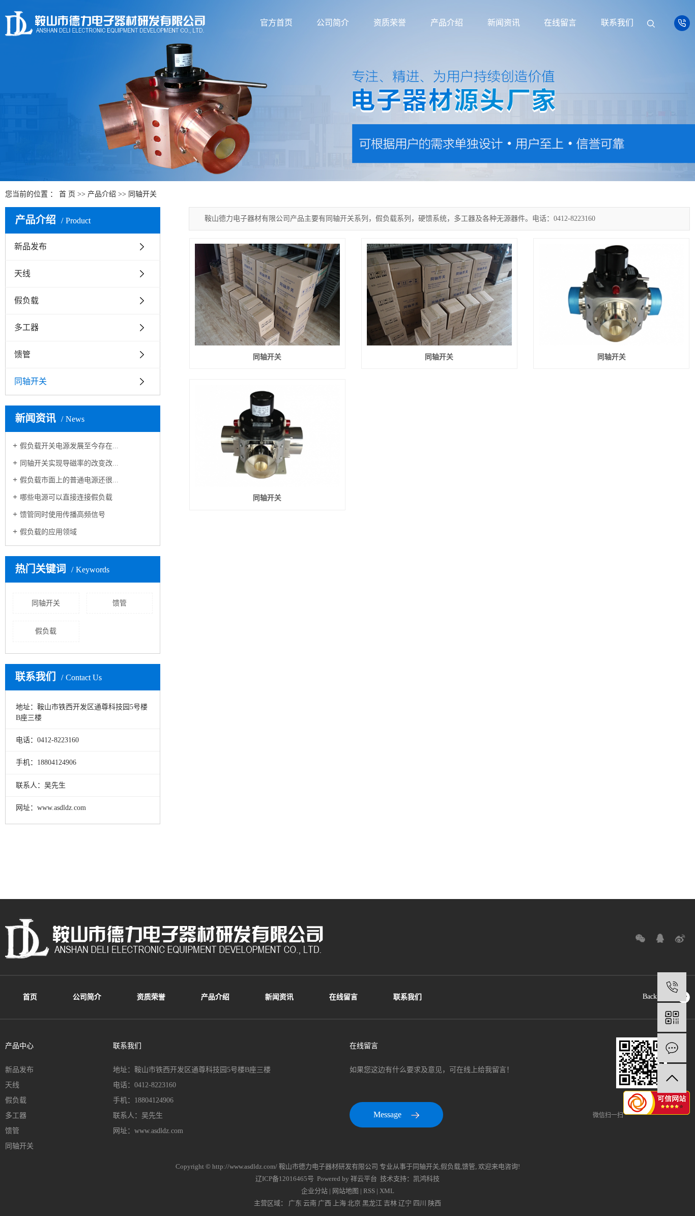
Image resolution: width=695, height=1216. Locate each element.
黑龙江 (372, 1203)
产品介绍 (446, 22)
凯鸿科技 (426, 1178)
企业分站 (314, 1191)
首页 (30, 997)
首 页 (67, 194)
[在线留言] (671, 1047)
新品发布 (30, 246)
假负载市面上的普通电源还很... (69, 480)
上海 (339, 1203)
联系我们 (617, 22)
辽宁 (405, 1203)
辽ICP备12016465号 (284, 1178)
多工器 (26, 327)
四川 (419, 1203)
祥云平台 (364, 1178)
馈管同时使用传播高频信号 (62, 514)
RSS (369, 1191)
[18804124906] (671, 986)
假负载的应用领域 (48, 532)
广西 (324, 1203)
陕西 (434, 1203)
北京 (354, 1203)
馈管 (22, 354)
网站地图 (345, 1191)
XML (387, 1191)
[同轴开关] (267, 295)
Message (388, 1114)
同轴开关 (142, 194)
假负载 (26, 300)
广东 (295, 1203)
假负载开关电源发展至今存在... (69, 446)
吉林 (390, 1203)
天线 (22, 273)
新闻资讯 (503, 22)
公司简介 (332, 22)
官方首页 (276, 22)
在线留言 (560, 22)
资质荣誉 (389, 22)
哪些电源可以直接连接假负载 (66, 497)
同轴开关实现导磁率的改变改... (69, 463)
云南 (309, 1203)
